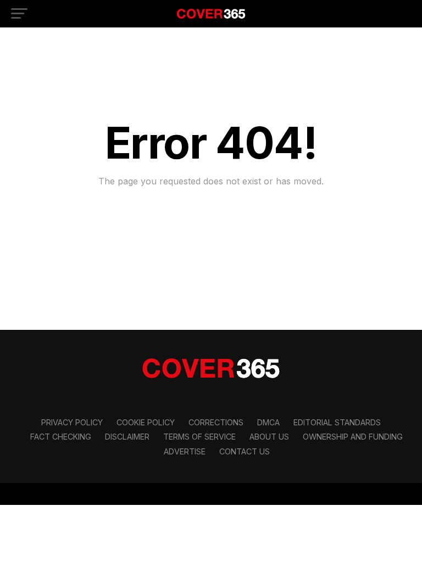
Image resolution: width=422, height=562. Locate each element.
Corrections (215, 422)
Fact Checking (60, 436)
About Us (269, 436)
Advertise (185, 451)
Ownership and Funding (353, 436)
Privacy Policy (72, 422)
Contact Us (244, 451)
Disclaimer (127, 436)
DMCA (268, 422)
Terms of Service (199, 436)
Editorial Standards (337, 422)
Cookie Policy (145, 422)
